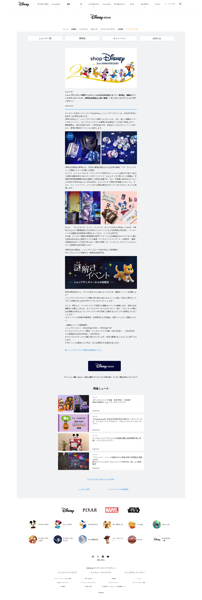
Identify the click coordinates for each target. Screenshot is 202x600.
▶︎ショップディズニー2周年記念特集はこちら (83, 350)
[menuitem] (43, 4)
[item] (55, 4)
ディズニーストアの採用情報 (118, 489)
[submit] (180, 4)
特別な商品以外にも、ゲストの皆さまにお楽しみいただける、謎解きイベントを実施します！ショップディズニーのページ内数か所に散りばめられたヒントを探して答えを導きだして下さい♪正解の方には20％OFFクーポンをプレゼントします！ (101, 296)
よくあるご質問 (83, 489)
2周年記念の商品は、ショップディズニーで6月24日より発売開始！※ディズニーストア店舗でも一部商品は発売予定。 (92, 251)
